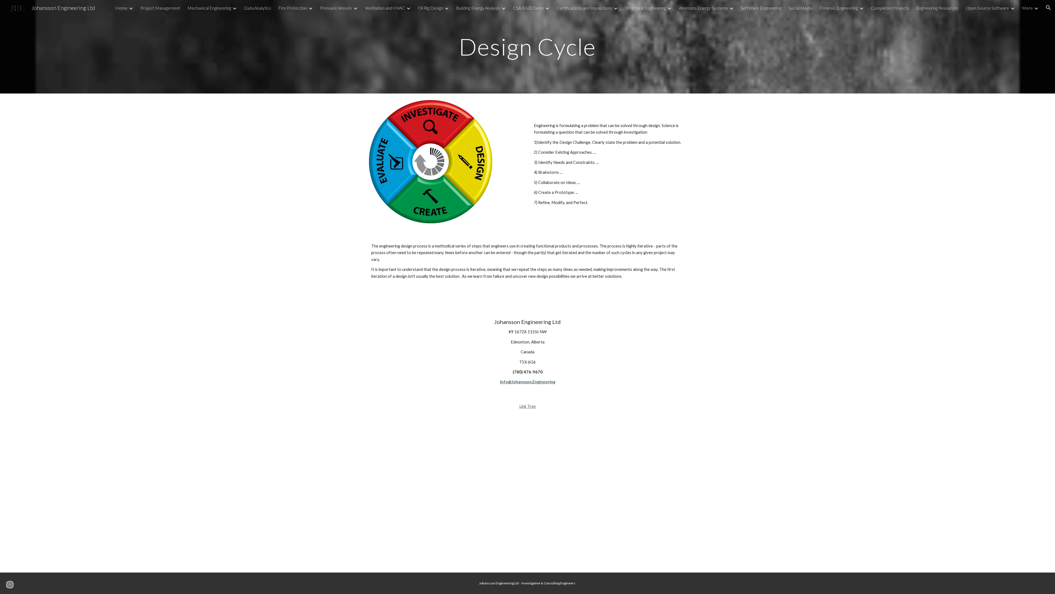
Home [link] (121, 7)
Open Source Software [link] (987, 7)
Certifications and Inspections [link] (584, 7)
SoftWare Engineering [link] (761, 7)
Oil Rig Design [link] (430, 7)
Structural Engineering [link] (645, 7)
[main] (527, 47)
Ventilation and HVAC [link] (385, 7)
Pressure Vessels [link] (336, 7)
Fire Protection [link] (292, 7)
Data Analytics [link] (257, 7)
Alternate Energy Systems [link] (703, 7)
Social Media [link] (800, 7)
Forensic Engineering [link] (839, 7)
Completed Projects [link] (890, 7)
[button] (1048, 7)
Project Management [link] (160, 7)
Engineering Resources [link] (937, 7)
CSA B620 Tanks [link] (528, 7)
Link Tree (527, 406)
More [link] (1027, 7)
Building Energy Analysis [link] (478, 7)
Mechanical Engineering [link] (209, 7)
